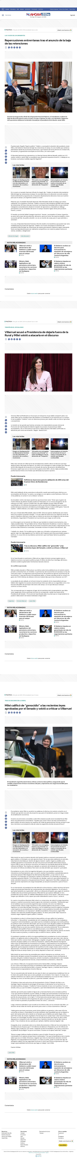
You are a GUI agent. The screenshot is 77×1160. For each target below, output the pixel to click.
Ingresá (72, 15)
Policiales (34, 9)
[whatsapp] (9, 47)
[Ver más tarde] (6, 47)
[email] (17, 47)
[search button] (3, 9)
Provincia (13, 9)
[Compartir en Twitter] (14, 47)
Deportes (27, 9)
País (18, 9)
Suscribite (63, 1145)
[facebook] (12, 47)
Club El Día (72, 9)
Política (40, 9)
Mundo (22, 9)
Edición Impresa (54, 9)
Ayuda (47, 1152)
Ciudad (7, 9)
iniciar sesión (34, 293)
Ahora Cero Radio (63, 9)
